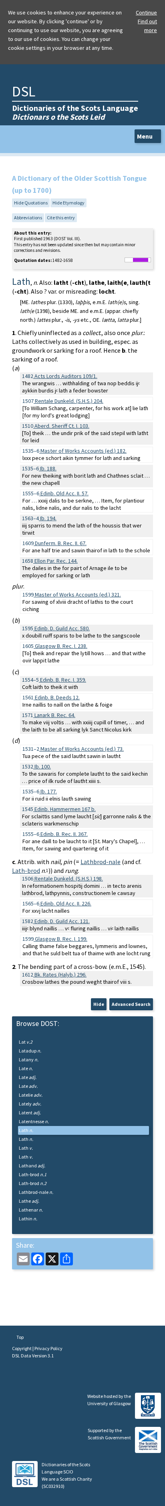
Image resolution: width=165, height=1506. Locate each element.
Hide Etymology (68, 203)
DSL (23, 91)
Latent (30, 1113)
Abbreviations (28, 218)
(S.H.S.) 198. (68, 878)
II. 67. (61, 543)
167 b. (65, 809)
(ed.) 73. (82, 748)
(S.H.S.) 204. (69, 401)
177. (48, 791)
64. (54, 715)
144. (56, 560)
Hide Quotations (31, 203)
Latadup (30, 1051)
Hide (98, 1004)
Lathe (29, 1201)
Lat (25, 1042)
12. (57, 697)
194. (48, 518)
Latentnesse (34, 1121)
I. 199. (61, 938)
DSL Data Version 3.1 (33, 1356)
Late (26, 1068)
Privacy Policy (48, 1348)
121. (62, 921)
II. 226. (65, 903)
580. (62, 628)
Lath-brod (26, 870)
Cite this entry (61, 218)
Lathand (32, 1166)
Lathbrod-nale (100, 862)
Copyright (22, 1348)
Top (20, 1337)
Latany (28, 1059)
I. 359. (63, 679)
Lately (30, 1104)
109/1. (65, 376)
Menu (145, 136)
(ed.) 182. (83, 450)
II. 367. (64, 834)
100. (42, 766)
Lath (26, 1130)
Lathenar (31, 1210)
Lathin (28, 1219)
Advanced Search (131, 1004)
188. (48, 468)
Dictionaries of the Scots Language (75, 112)
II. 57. (64, 493)
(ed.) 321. (78, 594)
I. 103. (61, 425)
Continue (146, 12)
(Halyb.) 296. (60, 974)
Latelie (30, 1095)
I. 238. (61, 646)
